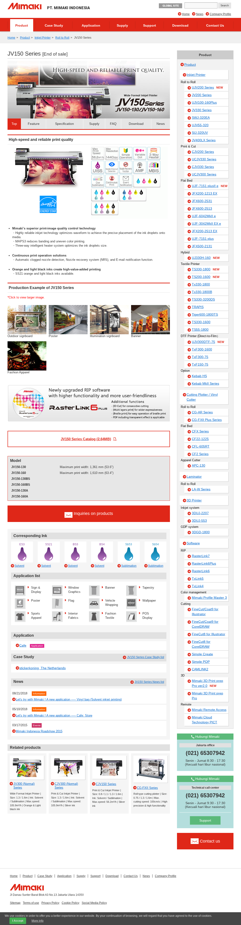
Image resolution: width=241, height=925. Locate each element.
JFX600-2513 (202, 208)
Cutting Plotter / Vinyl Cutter (202, 397)
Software (193, 543)
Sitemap (15, 903)
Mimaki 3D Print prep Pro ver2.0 (207, 683)
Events (36, 725)
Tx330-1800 (201, 284)
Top (14, 124)
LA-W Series (201, 489)
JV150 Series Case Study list (145, 657)
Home (186, 14)
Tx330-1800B (202, 292)
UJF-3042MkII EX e (206, 223)
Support (149, 25)
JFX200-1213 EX (204, 193)
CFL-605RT (200, 446)
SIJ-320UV (200, 132)
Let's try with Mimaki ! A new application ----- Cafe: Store (54, 715)
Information (39, 693)
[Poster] (68, 319)
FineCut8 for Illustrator (208, 634)
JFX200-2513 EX (204, 231)
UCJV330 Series (204, 159)
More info (38, 920)
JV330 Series (202, 110)
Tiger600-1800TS (205, 314)
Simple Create (202, 654)
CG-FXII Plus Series (207, 420)
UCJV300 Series (204, 174)
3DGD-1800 (201, 532)
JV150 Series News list (149, 682)
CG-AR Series (202, 412)
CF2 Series (200, 454)
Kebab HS (199, 376)
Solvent (19, 565)
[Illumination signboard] (109, 319)
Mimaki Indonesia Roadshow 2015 (39, 731)
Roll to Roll (62, 37)
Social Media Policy (94, 903)
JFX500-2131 (202, 246)
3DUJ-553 (199, 520)
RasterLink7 (201, 556)
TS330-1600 (201, 322)
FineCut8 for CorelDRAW (201, 644)
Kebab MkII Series (205, 383)
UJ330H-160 (206, 258)
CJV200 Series (203, 152)
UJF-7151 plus (203, 238)
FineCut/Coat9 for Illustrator (205, 611)
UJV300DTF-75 (208, 342)
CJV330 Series (203, 167)
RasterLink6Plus (204, 563)
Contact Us (215, 25)
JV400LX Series (204, 140)
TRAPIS (198, 307)
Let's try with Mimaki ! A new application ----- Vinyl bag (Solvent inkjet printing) (69, 699)
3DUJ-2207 (200, 513)
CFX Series (200, 431)
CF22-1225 (200, 439)
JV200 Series (202, 95)
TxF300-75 (200, 357)
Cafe (22, 645)
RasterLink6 (201, 571)
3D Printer (194, 500)
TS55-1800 (200, 329)
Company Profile (220, 14)
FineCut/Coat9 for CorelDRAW (205, 624)
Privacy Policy (50, 903)
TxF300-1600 (202, 349)
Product (21, 25)
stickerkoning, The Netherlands (42, 668)
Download (180, 25)
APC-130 (198, 465)
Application (91, 25)
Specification (64, 124)
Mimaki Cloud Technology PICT (204, 719)
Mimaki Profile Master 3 (209, 597)
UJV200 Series (207, 87)
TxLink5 (198, 578)
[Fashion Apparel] (27, 355)
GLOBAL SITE (170, 5)
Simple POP (201, 662)
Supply (122, 25)
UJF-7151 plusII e (209, 186)
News (199, 14)
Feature (34, 124)
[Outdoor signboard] (27, 319)
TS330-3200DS (203, 299)
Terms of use (31, 903)
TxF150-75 (200, 364)
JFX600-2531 (202, 201)
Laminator (194, 476)
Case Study (54, 25)
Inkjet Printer (43, 37)
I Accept (17, 920)
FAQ (113, 124)
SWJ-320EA (201, 117)
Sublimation (129, 565)
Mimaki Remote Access (209, 710)
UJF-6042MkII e (204, 216)
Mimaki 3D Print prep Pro (207, 695)
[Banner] (150, 319)
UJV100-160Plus (204, 102)
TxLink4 (198, 586)
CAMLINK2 (200, 669)
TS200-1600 (205, 277)
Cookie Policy (70, 903)
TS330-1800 (205, 269)
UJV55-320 (200, 125)
